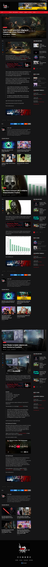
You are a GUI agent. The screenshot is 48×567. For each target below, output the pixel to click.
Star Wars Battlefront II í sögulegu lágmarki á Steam (7, 517)
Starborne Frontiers (10, 120)
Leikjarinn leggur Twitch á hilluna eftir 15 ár (8, 164)
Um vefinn (31, 560)
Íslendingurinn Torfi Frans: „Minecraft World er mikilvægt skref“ (43, 226)
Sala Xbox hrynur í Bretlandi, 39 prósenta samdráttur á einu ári (8, 301)
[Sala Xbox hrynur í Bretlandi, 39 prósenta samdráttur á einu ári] (8, 296)
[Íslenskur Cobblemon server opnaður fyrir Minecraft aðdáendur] (36, 210)
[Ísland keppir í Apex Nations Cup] (36, 57)
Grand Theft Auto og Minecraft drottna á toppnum (23, 316)
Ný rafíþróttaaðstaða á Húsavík (43, 62)
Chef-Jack (4, 36)
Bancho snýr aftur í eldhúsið (23, 163)
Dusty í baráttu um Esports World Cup (43, 52)
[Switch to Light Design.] (44, 12)
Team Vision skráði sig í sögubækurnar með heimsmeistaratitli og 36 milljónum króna (7, 317)
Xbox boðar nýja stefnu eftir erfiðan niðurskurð (7, 150)
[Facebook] (3, 43)
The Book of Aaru (41, 101)
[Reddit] (3, 52)
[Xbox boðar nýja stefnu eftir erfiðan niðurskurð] (8, 145)
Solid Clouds (18, 55)
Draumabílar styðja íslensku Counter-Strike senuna (42, 78)
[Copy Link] (3, 54)
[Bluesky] (3, 50)
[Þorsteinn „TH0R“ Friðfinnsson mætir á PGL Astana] (36, 203)
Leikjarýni (21, 12)
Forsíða (10, 12)
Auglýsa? (25, 12)
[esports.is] (5, 6)
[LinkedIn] (3, 48)
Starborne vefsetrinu (22, 433)
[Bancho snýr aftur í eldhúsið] (24, 158)
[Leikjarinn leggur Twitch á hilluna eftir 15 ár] (8, 158)
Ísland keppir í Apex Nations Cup (43, 57)
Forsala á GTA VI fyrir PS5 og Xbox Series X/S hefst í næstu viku (24, 150)
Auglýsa (20, 560)
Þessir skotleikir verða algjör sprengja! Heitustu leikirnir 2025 (23, 517)
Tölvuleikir (5, 27)
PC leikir (4, 342)
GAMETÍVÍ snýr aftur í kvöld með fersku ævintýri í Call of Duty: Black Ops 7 (23, 302)
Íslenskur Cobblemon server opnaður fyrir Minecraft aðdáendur (43, 210)
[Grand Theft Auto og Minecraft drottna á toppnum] (24, 310)
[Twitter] (3, 46)
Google (26, 58)
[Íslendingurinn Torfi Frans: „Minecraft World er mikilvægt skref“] (36, 225)
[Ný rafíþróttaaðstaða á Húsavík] (36, 62)
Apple (23, 58)
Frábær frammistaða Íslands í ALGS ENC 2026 (43, 46)
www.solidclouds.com (9, 469)
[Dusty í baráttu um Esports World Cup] (36, 52)
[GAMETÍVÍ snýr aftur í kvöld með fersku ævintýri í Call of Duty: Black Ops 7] (24, 296)
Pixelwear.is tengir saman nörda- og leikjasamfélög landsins (43, 218)
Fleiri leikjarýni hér (36, 104)
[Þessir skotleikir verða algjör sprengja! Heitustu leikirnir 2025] (24, 511)
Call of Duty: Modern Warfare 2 (11, 271)
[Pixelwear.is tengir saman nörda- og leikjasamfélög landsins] (36, 218)
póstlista (22, 469)
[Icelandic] (37, 12)
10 (40, 232)
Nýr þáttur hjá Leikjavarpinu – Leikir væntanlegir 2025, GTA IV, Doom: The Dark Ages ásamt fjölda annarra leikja (23, 531)
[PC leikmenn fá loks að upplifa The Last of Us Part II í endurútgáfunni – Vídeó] (8, 524)
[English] (46, 1)
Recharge (40, 98)
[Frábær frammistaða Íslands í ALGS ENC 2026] (36, 45)
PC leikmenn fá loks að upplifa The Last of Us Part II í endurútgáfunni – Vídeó (8, 531)
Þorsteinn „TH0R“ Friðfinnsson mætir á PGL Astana (43, 203)
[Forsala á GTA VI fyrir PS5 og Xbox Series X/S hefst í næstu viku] (24, 145)
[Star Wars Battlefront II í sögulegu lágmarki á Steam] (8, 511)
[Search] (46, 12)
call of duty (4, 271)
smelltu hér (21, 406)
